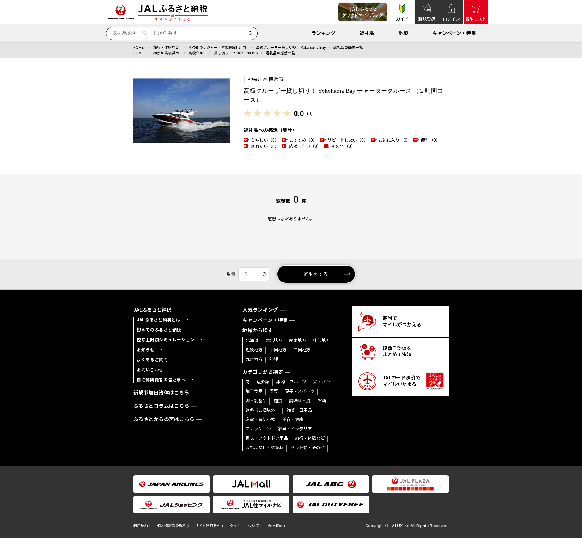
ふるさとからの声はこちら (164, 419)
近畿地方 (254, 349)
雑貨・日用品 (299, 410)
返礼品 (367, 33)
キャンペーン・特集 (454, 33)
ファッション (258, 428)
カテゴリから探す (262, 372)
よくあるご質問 (152, 359)
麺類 (278, 400)
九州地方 (254, 359)
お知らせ (146, 349)
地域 (403, 33)
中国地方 (277, 349)
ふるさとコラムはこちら (161, 406)
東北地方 (273, 340)
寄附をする (316, 274)
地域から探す (257, 330)
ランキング (323, 33)
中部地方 (321, 340)
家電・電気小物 (260, 419)
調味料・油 (299, 400)
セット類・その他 (308, 447)
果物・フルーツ (291, 381)
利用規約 (140, 526)
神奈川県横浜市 (166, 53)
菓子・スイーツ (300, 391)
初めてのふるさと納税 (159, 329)
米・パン (321, 381)
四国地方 (301, 349)
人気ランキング (260, 310)
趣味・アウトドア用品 (267, 438)
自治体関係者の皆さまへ (161, 379)
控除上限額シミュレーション (166, 339)
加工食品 (254, 391)
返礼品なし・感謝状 (265, 447)
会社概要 (275, 526)
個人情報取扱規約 (171, 526)
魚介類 (263, 381)
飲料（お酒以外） (262, 410)
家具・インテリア (295, 428)
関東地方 (297, 340)
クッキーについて (244, 526)
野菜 (273, 391)
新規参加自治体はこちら (161, 393)
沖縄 (273, 359)
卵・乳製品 (256, 400)
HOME (138, 47)
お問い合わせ (150, 369)
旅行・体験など (166, 47)
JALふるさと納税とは (159, 319)
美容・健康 (292, 419)
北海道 (252, 340)
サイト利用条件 (208, 526)
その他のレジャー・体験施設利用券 (217, 47)
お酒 (321, 400)
